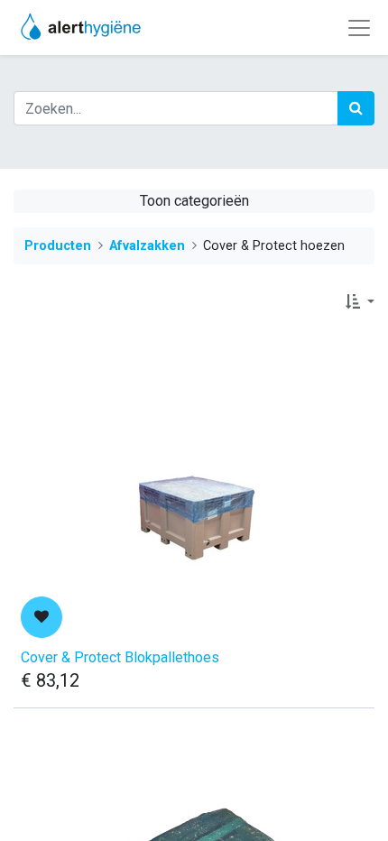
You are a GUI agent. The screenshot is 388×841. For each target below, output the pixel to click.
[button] (360, 302)
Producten (57, 246)
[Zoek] (355, 108)
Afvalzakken (147, 246)
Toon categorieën (194, 200)
